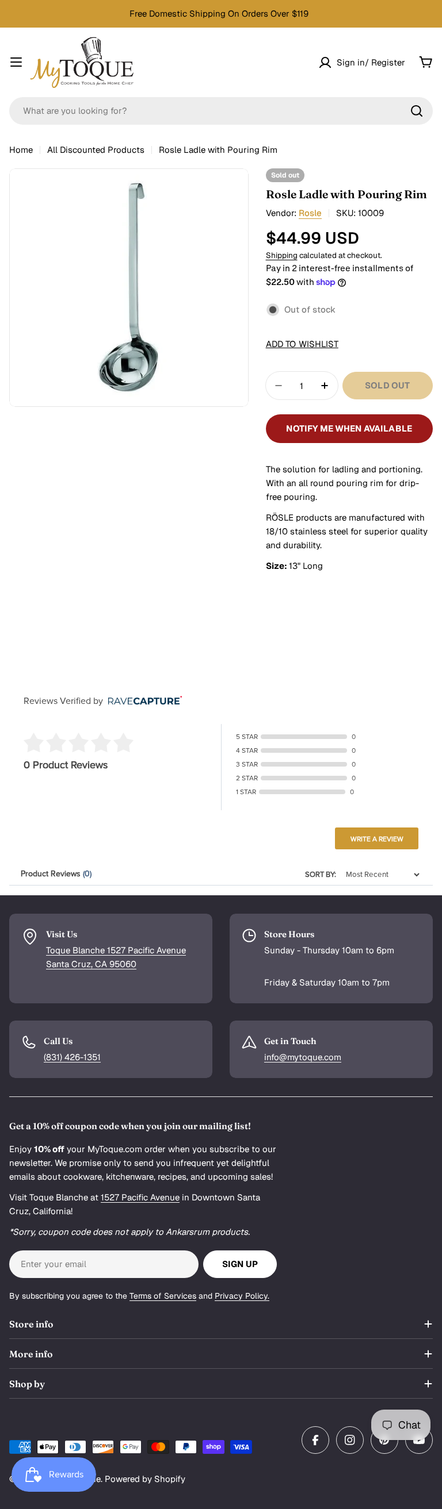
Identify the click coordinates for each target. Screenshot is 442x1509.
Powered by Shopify (145, 1478)
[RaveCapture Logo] (142, 701)
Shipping (282, 255)
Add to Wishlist (302, 343)
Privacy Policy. (242, 1296)
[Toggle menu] (16, 62)
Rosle (310, 212)
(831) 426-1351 (72, 1057)
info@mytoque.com (302, 1057)
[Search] (417, 111)
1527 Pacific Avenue (140, 1197)
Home (21, 149)
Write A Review (376, 839)
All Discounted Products (95, 149)
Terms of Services (162, 1296)
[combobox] (221, 111)
